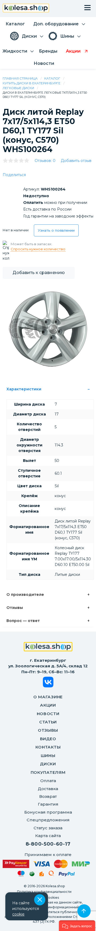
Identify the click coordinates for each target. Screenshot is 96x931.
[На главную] (48, 647)
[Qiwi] (51, 874)
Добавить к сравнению (39, 272)
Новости (48, 713)
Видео (48, 738)
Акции (48, 705)
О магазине (48, 696)
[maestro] (21, 874)
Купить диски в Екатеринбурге (32, 83)
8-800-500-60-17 (48, 844)
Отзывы (14, 607)
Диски (48, 763)
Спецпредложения (48, 819)
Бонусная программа (48, 812)
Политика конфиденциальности (44, 892)
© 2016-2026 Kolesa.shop (44, 886)
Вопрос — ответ (23, 620)
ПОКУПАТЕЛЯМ (48, 772)
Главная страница (20, 78)
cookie (18, 914)
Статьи (48, 721)
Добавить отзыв (76, 160)
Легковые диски (18, 88)
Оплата (48, 780)
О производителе (25, 594)
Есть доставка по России (47, 209)
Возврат (48, 796)
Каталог (52, 78)
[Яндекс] (41, 874)
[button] (77, 925)
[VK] (48, 683)
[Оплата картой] (46, 864)
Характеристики (23, 389)
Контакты (48, 747)
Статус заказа (48, 827)
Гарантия (48, 804)
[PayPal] (67, 875)
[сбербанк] (32, 874)
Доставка (48, 788)
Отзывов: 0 (45, 160)
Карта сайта (48, 835)
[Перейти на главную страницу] (26, 8)
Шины (48, 755)
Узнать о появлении (56, 230)
